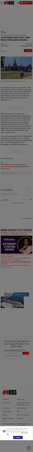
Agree (17, 437)
